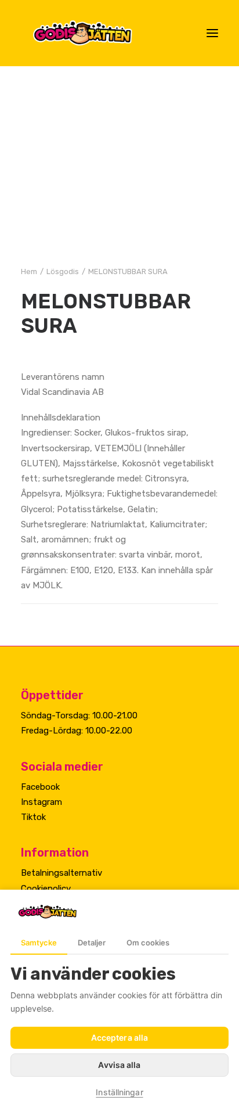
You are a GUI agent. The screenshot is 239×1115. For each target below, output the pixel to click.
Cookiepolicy (46, 888)
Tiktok (33, 817)
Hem (29, 271)
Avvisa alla (119, 1065)
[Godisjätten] (92, 33)
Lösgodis (62, 271)
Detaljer (92, 942)
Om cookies (147, 942)
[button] (212, 33)
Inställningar (119, 1092)
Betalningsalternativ (61, 873)
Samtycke (39, 942)
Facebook (40, 787)
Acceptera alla (119, 1037)
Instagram (41, 802)
